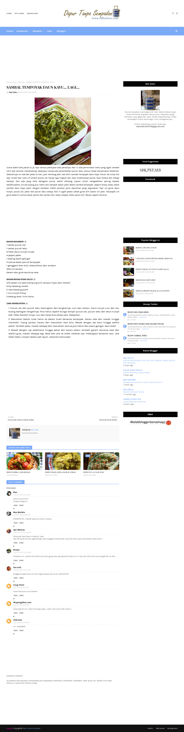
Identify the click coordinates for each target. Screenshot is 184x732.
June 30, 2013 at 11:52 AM (22, 552)
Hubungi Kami (32, 13)
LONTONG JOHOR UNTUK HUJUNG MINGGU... (154, 258)
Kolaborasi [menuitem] (22, 31)
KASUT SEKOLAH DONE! (134, 392)
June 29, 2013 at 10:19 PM (22, 532)
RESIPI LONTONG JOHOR (146, 247)
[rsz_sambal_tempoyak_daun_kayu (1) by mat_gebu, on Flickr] (63, 164)
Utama (9, 13)
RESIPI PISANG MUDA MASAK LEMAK (60, 472)
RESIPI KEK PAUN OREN (145, 280)
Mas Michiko (19, 512)
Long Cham (18, 585)
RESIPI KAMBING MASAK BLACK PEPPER (152, 291)
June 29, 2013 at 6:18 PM (21, 495)
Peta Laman (19, 13)
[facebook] (173, 13)
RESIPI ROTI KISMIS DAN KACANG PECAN (146, 324)
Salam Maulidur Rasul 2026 (136, 372)
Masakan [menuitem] (37, 31)
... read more (142, 317)
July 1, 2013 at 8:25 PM (21, 605)
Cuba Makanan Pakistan (134, 401)
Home (8, 82)
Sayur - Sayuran (18, 82)
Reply (15, 505)
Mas (15, 492)
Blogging (9, 728)
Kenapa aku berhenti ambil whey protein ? (143, 382)
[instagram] (176, 13)
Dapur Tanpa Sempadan (32, 728)
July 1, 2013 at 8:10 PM (21, 587)
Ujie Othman (19, 530)
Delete (21, 505)
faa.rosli (17, 567)
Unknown (17, 620)
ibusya (16, 550)
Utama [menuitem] (9, 31)
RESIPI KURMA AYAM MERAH (18, 472)
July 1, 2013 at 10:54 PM (21, 622)
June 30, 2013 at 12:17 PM (22, 570)
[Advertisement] (92, 58)
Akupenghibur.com (22, 602)
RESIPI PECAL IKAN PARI (93, 472)
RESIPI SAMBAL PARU (137, 336)
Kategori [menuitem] (61, 31)
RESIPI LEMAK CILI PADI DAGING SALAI (152, 269)
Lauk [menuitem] (49, 31)
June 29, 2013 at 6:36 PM (21, 515)
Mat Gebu (13, 92)
